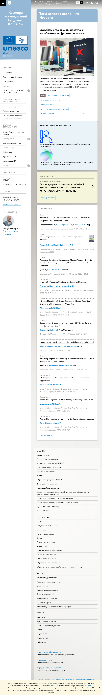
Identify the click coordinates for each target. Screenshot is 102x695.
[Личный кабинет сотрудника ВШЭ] (92, 3)
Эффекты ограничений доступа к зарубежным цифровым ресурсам (62, 31)
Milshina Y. (57, 308)
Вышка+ (40, 538)
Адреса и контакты (61, 679)
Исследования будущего (12, 77)
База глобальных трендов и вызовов (13, 133)
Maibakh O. (53, 365)
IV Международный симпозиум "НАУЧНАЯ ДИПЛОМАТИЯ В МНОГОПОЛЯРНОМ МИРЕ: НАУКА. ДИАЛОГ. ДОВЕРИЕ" (62, 187)
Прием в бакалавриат (45, 534)
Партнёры (7, 86)
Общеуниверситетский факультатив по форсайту (13, 116)
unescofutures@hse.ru (12, 204)
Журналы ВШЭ (43, 638)
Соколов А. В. (67, 245)
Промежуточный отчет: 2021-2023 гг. (12, 179)
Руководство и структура (47, 459)
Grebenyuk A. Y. (55, 330)
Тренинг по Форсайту (12, 111)
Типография (41, 629)
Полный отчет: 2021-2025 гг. (14, 184)
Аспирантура (42, 546)
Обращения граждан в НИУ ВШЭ (50, 480)
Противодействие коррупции (49, 488)
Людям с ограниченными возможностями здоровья (57, 502)
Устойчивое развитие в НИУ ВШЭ (50, 463)
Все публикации (46, 435)
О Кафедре (7, 72)
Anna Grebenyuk (47, 346)
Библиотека (41, 617)
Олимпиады (41, 530)
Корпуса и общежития (46, 471)
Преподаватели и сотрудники (49, 467)
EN (81, 2)
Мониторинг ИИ (9, 161)
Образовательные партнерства (49, 563)
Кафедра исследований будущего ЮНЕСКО (15, 18)
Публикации (7, 152)
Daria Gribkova (45, 423)
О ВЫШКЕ (41, 451)
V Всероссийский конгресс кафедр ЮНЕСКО (13, 91)
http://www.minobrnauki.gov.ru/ (49, 652)
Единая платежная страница (48, 506)
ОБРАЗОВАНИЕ (44, 517)
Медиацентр (42, 634)
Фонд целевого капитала (47, 484)
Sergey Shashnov (71, 346)
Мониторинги (42, 586)
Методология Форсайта (13, 143)
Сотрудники (8, 81)
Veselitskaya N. (53, 270)
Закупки (40, 475)
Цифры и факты (43, 455)
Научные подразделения (47, 577)
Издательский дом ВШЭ (46, 621)
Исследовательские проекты (48, 582)
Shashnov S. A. (55, 286)
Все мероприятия (48, 198)
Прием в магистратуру (46, 542)
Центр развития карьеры (47, 554)
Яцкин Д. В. (45, 245)
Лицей (39, 521)
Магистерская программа (13, 107)
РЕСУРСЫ (41, 613)
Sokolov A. (44, 286)
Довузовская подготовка (47, 526)
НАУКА (40, 573)
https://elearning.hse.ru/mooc (49, 668)
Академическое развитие (47, 598)
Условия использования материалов (81, 679)
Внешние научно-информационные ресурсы (54, 606)
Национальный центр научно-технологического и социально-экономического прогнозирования (67, 164)
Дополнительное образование (49, 550)
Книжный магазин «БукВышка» (49, 625)
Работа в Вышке (43, 511)
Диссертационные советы (47, 590)
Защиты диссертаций (45, 594)
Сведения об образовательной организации (55, 498)
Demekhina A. (45, 404)
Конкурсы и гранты (44, 602)
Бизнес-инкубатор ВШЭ (46, 558)
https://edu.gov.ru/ (44, 660)
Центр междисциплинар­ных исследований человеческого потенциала (65, 145)
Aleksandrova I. (46, 308)
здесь (52, 686)
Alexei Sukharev (65, 365)
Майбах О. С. (56, 245)
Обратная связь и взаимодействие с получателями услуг (60, 567)
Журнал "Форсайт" (10, 156)
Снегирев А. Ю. (79, 224)
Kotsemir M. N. (68, 286)
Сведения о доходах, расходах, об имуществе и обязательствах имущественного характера (63, 493)
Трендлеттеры (9, 147)
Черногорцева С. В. (64, 224)
